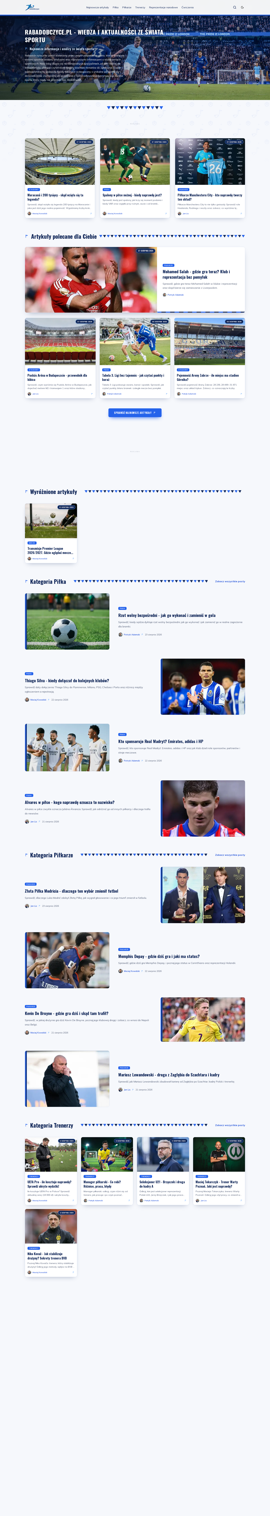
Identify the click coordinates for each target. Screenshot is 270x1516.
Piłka (115, 7)
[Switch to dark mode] (242, 7)
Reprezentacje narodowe (163, 7)
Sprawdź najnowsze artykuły (133, 413)
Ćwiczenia (188, 7)
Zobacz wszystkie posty (230, 581)
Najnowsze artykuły (97, 7)
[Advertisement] (135, 123)
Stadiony (33, 190)
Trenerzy (140, 7)
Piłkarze (126, 7)
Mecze (32, 543)
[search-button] (234, 7)
